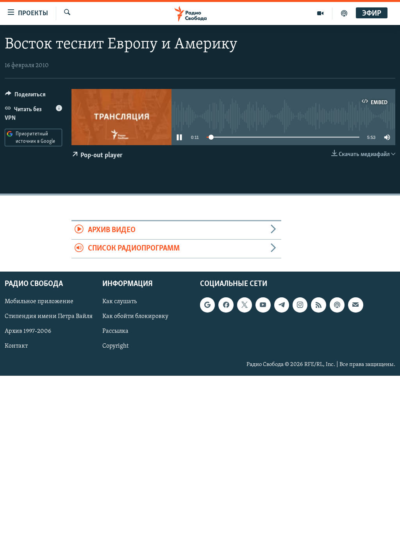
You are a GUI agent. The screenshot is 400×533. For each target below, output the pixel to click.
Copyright (115, 346)
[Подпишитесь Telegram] (281, 304)
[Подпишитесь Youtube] (262, 304)
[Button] (25, 96)
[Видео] (320, 13)
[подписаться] (355, 304)
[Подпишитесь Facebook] (225, 304)
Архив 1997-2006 (28, 331)
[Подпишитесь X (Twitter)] (244, 304)
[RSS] (318, 304)
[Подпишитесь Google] (207, 304)
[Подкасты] (337, 304)
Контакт (16, 346)
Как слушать (119, 301)
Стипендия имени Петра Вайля (49, 316)
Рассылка (115, 331)
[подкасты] (344, 13)
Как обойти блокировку (135, 316)
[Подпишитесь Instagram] (300, 304)
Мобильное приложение (39, 301)
